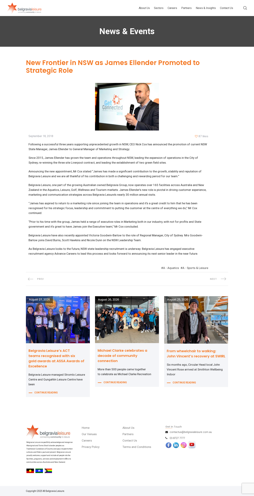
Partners (186, 8)
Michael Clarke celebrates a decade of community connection (122, 355)
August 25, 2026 (177, 299)
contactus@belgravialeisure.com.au (191, 432)
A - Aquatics (171, 268)
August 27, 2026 (39, 299)
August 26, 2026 (108, 299)
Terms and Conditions (137, 447)
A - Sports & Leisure (195, 268)
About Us (144, 8)
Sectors (158, 8)
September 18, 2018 (41, 136)
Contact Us (226, 8)
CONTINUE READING (46, 393)
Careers (172, 8)
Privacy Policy (91, 447)
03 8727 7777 (177, 438)
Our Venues (89, 434)
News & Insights (206, 8)
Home (86, 427)
